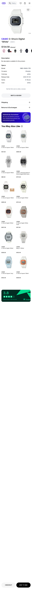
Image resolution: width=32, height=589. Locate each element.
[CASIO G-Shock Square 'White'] (8, 136)
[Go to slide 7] (10, 169)
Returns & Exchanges (9, 107)
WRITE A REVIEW (16, 95)
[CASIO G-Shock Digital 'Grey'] (15, 50)
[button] (22, 126)
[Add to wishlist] (28, 10)
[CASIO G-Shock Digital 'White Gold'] (23, 212)
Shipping (4, 102)
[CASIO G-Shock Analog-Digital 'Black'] (9, 50)
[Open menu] (29, 3)
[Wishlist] (20, 3)
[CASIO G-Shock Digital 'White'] (23, 187)
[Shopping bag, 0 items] (25, 3)
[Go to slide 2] (22, 169)
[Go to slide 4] (24, 144)
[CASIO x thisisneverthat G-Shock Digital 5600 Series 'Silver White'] (23, 161)
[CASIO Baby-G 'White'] (23, 237)
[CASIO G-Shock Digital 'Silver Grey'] (20, 50)
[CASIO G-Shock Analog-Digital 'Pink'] (3, 50)
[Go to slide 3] (23, 270)
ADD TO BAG (23, 585)
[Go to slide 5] (24, 169)
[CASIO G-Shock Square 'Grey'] (8, 262)
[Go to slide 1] (22, 144)
